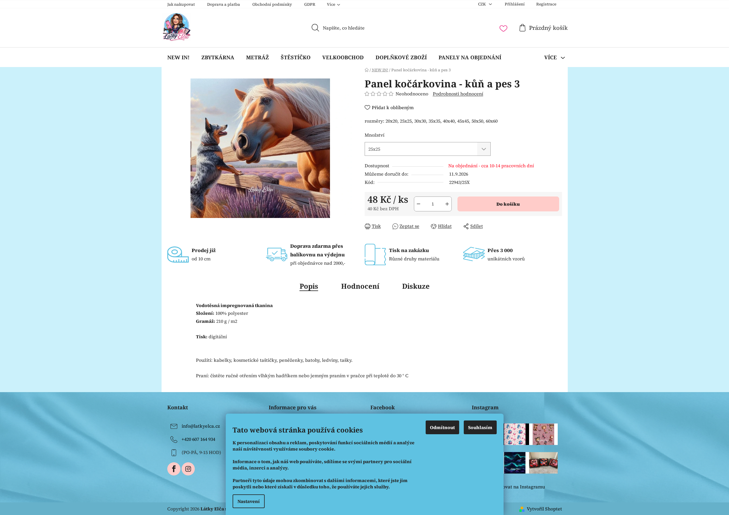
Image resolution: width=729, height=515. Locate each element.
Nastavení (248, 501)
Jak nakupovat (181, 4)
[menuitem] (178, 57)
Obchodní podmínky (272, 4)
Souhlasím (480, 427)
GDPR (309, 4)
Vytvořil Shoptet (544, 509)
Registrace (546, 4)
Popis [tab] (309, 286)
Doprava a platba (223, 4)
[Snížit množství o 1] (418, 204)
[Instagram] (188, 468)
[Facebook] (173, 468)
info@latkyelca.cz (201, 426)
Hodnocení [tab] (360, 286)
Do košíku (508, 204)
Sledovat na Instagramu (519, 486)
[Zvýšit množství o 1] (447, 204)
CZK (482, 4)
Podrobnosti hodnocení (458, 94)
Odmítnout (442, 427)
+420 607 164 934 (198, 439)
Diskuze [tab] (416, 286)
